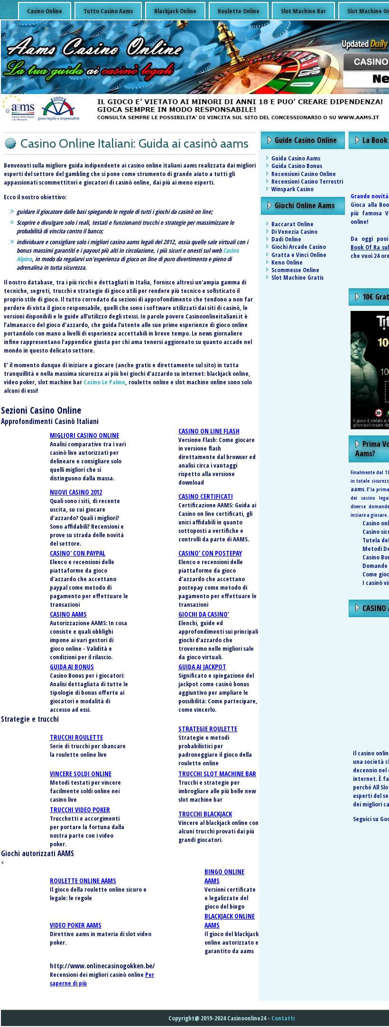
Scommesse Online (295, 270)
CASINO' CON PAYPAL (77, 553)
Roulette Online (238, 11)
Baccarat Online (292, 224)
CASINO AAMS (68, 614)
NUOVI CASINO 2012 (76, 491)
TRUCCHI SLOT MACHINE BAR (217, 773)
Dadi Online (286, 239)
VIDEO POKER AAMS (76, 925)
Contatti (283, 1018)
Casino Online (44, 11)
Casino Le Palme (104, 382)
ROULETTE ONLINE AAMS (83, 880)
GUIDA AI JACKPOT (202, 666)
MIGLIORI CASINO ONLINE (84, 435)
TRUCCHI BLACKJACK (205, 813)
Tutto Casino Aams (108, 11)
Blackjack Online (175, 11)
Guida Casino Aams (295, 158)
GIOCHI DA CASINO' (203, 614)
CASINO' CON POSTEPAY (210, 553)
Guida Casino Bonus (296, 165)
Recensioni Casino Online (303, 173)
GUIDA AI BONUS (72, 666)
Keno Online (287, 262)
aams (357, 489)
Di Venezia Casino (294, 231)
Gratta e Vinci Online (298, 254)
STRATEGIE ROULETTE (207, 728)
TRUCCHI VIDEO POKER (80, 809)
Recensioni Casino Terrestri (307, 181)
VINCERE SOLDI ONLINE (80, 773)
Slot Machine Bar (303, 11)
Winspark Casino (292, 189)
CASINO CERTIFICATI (205, 496)
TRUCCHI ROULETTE (76, 737)
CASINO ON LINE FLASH (209, 430)
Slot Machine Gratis (297, 277)
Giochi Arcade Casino (298, 246)
